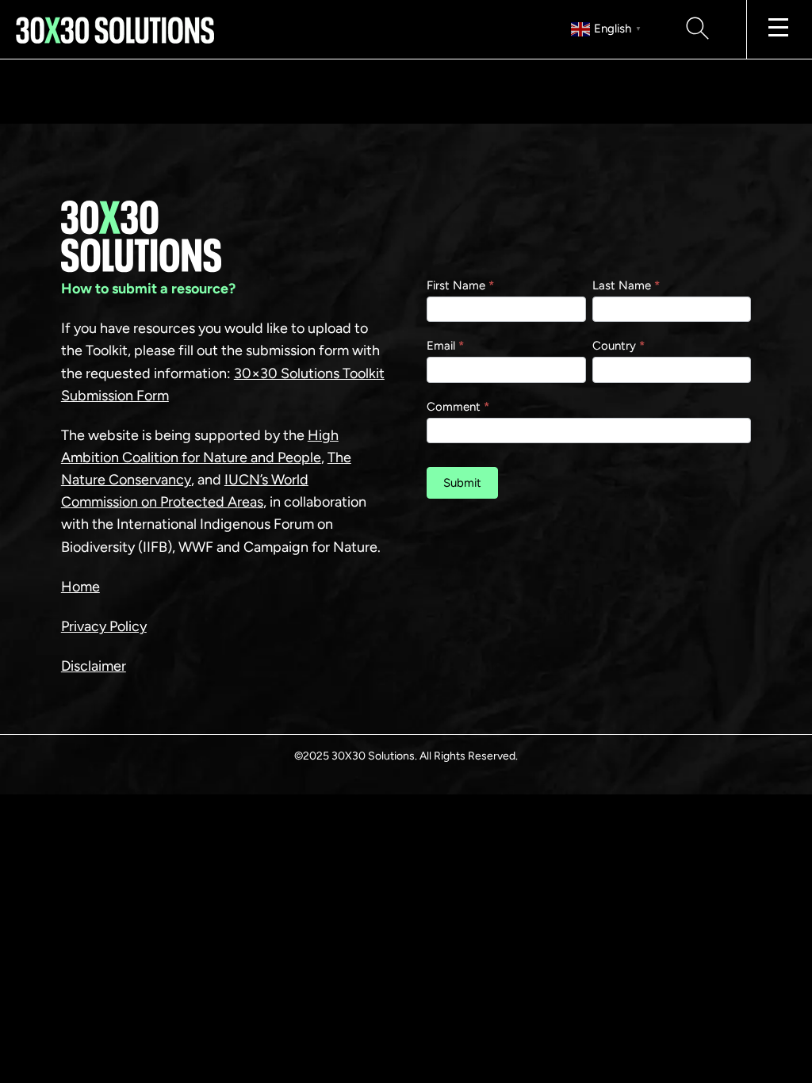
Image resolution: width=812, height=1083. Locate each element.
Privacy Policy (104, 626)
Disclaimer (93, 665)
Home (80, 586)
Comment (458, 407)
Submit (462, 483)
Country (618, 346)
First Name (460, 285)
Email (445, 346)
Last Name (626, 285)
